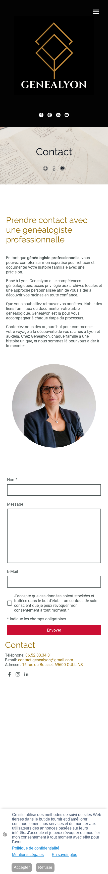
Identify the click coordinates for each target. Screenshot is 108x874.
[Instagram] (49, 115)
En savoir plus (64, 855)
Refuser (45, 867)
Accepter (22, 867)
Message (15, 504)
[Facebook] (41, 115)
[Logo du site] (54, 55)
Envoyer (54, 630)
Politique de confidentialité (35, 848)
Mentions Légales (28, 855)
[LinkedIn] (58, 115)
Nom (12, 479)
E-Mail (12, 571)
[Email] (67, 115)
